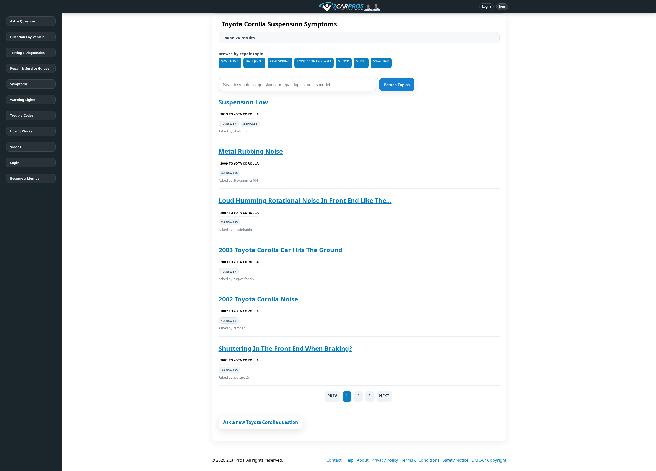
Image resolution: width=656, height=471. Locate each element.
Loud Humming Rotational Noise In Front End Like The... (305, 200)
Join (502, 6)
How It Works (21, 131)
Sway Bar (381, 61)
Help (349, 460)
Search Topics (397, 84)
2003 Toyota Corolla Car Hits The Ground (280, 250)
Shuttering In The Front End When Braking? (285, 348)
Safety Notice (455, 460)
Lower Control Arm (314, 61)
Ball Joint (254, 61)
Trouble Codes (22, 115)
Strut (361, 61)
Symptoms (19, 84)
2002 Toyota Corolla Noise (258, 299)
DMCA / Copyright (488, 460)
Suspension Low (243, 102)
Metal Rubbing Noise (251, 151)
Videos (15, 147)
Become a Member (25, 178)
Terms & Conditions (420, 460)
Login (486, 6)
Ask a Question (22, 21)
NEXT (384, 395)
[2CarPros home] (322, 6)
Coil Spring (280, 61)
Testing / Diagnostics (27, 52)
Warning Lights (22, 99)
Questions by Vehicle (27, 37)
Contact (334, 460)
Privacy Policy (385, 460)
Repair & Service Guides (29, 68)
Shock (343, 61)
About (363, 460)
